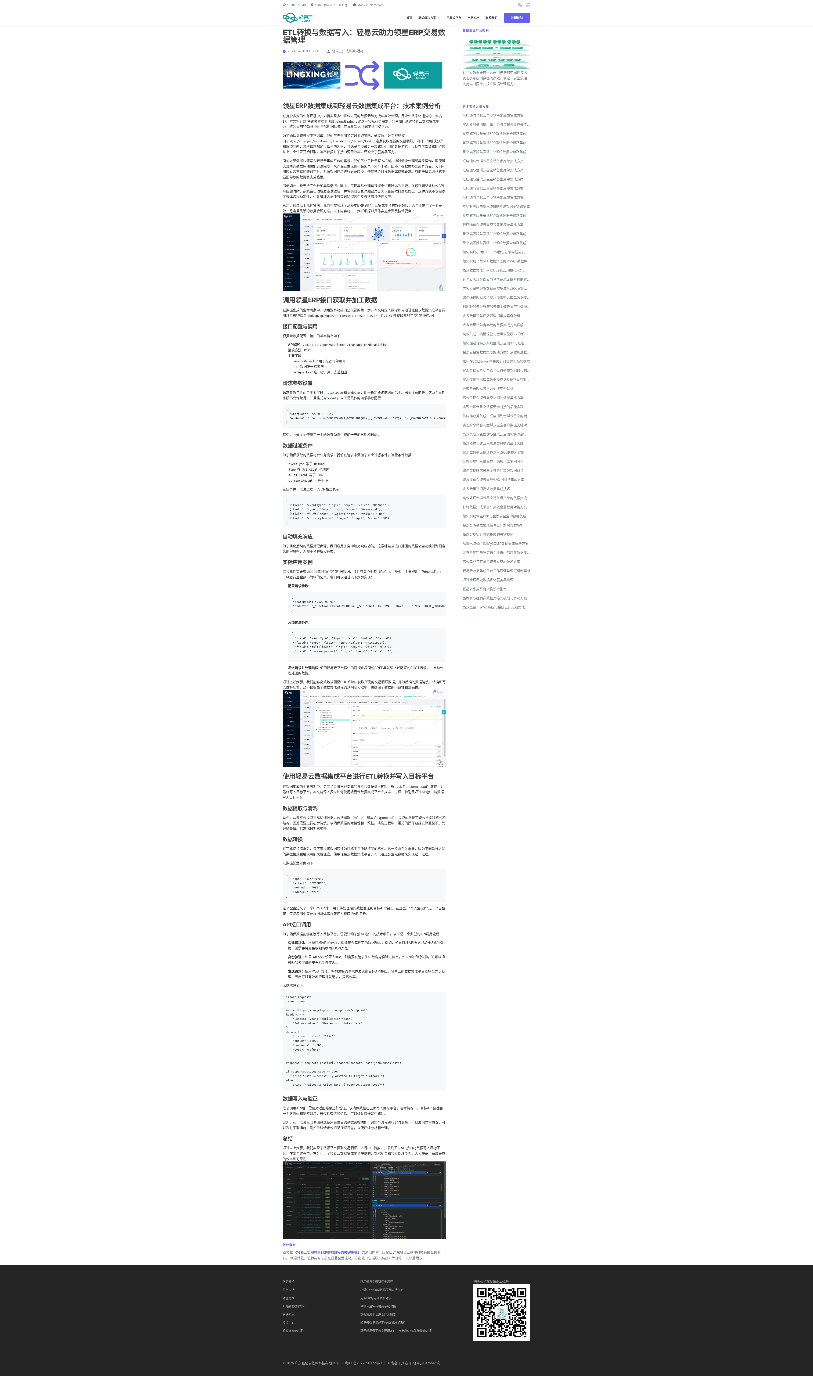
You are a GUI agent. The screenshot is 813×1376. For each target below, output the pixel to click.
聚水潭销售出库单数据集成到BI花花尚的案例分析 (500, 379)
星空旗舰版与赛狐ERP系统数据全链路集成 (494, 133)
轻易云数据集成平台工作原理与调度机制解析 (496, 570)
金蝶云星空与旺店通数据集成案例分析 (491, 315)
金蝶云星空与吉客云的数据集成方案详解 (493, 325)
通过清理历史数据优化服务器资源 (488, 580)
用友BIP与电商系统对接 (375, 1298)
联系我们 (491, 18)
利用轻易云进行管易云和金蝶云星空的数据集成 (498, 306)
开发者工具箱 (397, 1363)
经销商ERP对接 (293, 1331)
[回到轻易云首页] (297, 17)
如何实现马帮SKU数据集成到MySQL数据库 (495, 261)
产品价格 (473, 18)
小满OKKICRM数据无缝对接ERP (381, 1290)
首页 (409, 18)
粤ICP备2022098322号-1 (363, 1363)
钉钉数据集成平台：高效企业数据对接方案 (495, 507)
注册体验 (517, 17)
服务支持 (289, 1281)
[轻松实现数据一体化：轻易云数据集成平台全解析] (520, 5)
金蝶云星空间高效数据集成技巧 (486, 488)
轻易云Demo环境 (426, 1363)
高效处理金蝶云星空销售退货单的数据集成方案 (498, 498)
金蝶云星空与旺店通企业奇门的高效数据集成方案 (500, 552)
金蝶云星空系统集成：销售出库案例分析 (493, 461)
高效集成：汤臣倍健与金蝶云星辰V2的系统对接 (498, 334)
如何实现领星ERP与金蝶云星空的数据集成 (494, 516)
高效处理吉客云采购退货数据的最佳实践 (493, 443)
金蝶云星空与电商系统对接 (378, 1306)
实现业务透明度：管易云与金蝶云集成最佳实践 (498, 124)
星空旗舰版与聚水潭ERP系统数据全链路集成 (496, 206)
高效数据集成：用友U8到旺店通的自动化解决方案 (500, 270)
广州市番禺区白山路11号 (331, 5)
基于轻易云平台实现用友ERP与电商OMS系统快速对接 (396, 1331)
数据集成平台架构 (476, 30)
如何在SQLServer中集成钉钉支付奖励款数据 (496, 361)
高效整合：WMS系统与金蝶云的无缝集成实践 (497, 607)
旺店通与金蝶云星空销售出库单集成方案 (493, 115)
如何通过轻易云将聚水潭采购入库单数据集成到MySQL (504, 297)
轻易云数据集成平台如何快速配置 (382, 1323)
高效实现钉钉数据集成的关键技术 (488, 534)
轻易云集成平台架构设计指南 (485, 589)
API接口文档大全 (294, 1306)
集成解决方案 (427, 18)
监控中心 (289, 1323)
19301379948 (296, 5)
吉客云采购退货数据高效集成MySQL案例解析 (497, 288)
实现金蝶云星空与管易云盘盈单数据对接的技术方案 (502, 370)
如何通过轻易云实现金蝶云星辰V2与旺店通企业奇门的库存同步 (510, 343)
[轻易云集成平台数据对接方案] (413, 75)
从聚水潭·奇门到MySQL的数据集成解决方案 (495, 543)
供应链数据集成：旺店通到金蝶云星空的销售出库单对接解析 (508, 416)
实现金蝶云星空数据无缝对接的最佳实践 (493, 407)
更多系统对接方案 (476, 106)
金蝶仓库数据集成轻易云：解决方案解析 (493, 525)
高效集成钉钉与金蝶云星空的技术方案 (491, 561)
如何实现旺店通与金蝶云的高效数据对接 (493, 470)
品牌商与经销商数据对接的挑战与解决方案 (495, 598)
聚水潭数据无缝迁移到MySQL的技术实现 (493, 452)
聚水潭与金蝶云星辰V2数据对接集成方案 (493, 479)
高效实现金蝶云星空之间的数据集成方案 (493, 397)
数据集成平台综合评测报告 (378, 1314)
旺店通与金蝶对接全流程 (376, 1281)
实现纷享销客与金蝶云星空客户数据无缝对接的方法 (502, 425)
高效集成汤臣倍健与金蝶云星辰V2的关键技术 (497, 434)
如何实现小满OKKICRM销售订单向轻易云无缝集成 (500, 252)
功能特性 (289, 1298)
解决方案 (289, 1314)
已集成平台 (454, 18)
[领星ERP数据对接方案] (311, 75)
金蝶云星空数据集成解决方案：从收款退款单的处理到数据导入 (510, 352)
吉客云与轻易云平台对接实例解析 (488, 388)
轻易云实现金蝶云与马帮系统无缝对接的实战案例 (500, 279)
